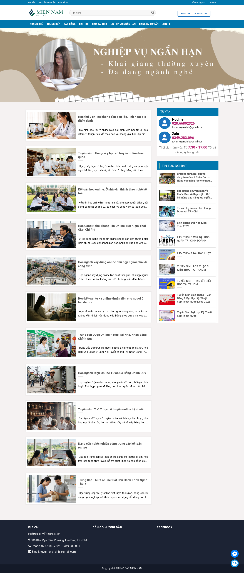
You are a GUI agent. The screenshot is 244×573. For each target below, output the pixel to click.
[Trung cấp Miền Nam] (46, 12)
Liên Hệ (166, 24)
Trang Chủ (36, 24)
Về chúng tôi (198, 2)
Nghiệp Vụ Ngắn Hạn (123, 24)
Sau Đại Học (99, 24)
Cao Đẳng (70, 24)
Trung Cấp (53, 24)
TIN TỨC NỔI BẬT (174, 166)
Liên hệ (212, 2)
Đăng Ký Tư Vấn (149, 24)
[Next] (234, 65)
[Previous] (9, 65)
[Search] (153, 13)
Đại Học (84, 24)
